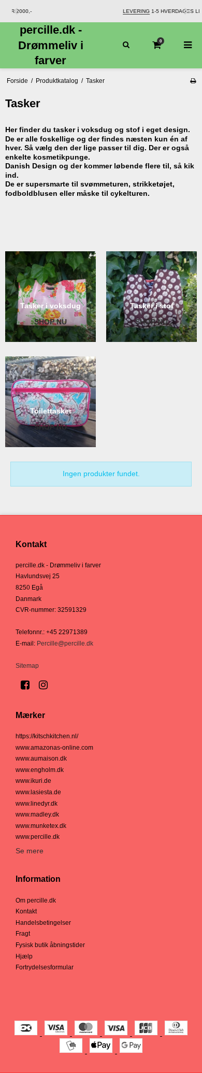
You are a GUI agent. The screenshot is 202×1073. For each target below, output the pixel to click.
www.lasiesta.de (38, 792)
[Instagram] (47, 685)
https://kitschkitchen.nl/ (47, 736)
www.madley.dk (37, 814)
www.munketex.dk (41, 825)
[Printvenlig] (193, 80)
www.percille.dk (38, 836)
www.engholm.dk (40, 770)
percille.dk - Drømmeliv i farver (50, 45)
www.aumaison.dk (41, 758)
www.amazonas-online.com (54, 747)
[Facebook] (29, 685)
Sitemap (27, 665)
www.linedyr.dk (36, 803)
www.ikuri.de (33, 780)
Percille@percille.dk (65, 643)
